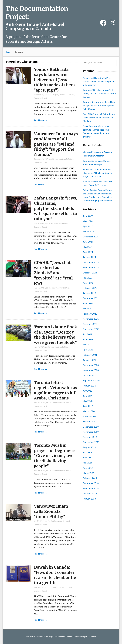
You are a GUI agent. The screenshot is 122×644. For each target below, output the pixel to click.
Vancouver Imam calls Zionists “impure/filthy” (51, 511)
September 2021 (91, 329)
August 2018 (89, 498)
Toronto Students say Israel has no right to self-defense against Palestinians (99, 105)
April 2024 (88, 252)
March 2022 (89, 308)
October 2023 (90, 272)
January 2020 (89, 421)
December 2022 (91, 298)
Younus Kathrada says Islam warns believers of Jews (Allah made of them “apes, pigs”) (54, 80)
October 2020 (90, 375)
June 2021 (88, 339)
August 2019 (89, 447)
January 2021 (89, 360)
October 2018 (90, 493)
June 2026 (88, 216)
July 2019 (87, 452)
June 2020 (88, 396)
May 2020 (87, 401)
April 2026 (88, 226)
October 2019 (90, 437)
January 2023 (89, 293)
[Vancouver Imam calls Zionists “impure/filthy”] (18, 512)
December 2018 (91, 483)
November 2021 (91, 318)
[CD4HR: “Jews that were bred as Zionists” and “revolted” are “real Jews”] (18, 268)
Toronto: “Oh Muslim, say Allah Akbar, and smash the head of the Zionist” (99, 93)
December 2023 (91, 262)
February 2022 (90, 313)
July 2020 (87, 390)
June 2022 (88, 303)
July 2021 (87, 334)
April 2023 (88, 283)
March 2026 (89, 231)
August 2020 (89, 385)
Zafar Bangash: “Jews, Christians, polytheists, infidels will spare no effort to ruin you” (55, 208)
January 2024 (89, 257)
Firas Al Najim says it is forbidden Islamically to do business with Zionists (99, 117)
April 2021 (88, 349)
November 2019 (91, 431)
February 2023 (90, 288)
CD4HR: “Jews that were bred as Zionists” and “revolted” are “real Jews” (53, 273)
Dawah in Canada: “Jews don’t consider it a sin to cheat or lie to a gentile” (55, 575)
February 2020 (90, 416)
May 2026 (87, 221)
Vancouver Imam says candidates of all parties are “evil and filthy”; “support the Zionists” (56, 144)
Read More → (40, 120)
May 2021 (87, 344)
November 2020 (91, 370)
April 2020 (88, 406)
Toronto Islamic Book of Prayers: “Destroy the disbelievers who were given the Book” (55, 335)
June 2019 (88, 457)
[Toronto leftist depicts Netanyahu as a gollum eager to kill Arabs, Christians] (18, 388)
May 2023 (87, 277)
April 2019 (88, 467)
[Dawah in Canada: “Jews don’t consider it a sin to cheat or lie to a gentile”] (18, 573)
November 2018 (91, 488)
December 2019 (91, 426)
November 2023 (91, 267)
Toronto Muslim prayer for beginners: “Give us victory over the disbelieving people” (55, 456)
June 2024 (88, 241)
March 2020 (89, 411)
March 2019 (89, 473)
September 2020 (91, 380)
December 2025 (91, 236)
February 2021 (90, 354)
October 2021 (90, 324)
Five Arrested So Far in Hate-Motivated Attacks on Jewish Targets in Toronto (97, 173)
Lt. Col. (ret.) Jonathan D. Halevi (62, 94)
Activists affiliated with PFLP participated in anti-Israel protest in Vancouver (99, 81)
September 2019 (91, 442)
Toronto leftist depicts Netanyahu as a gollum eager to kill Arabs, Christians (55, 390)
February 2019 (90, 478)
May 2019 (87, 462)
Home (8, 52)
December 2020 (91, 365)
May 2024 (87, 246)
